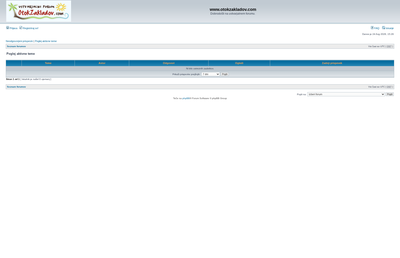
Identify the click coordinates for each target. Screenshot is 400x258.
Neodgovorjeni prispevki (19, 41)
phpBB (186, 98)
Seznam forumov (16, 46)
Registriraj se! (30, 28)
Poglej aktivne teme (46, 41)
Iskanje (389, 28)
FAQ (376, 28)
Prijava (13, 28)
